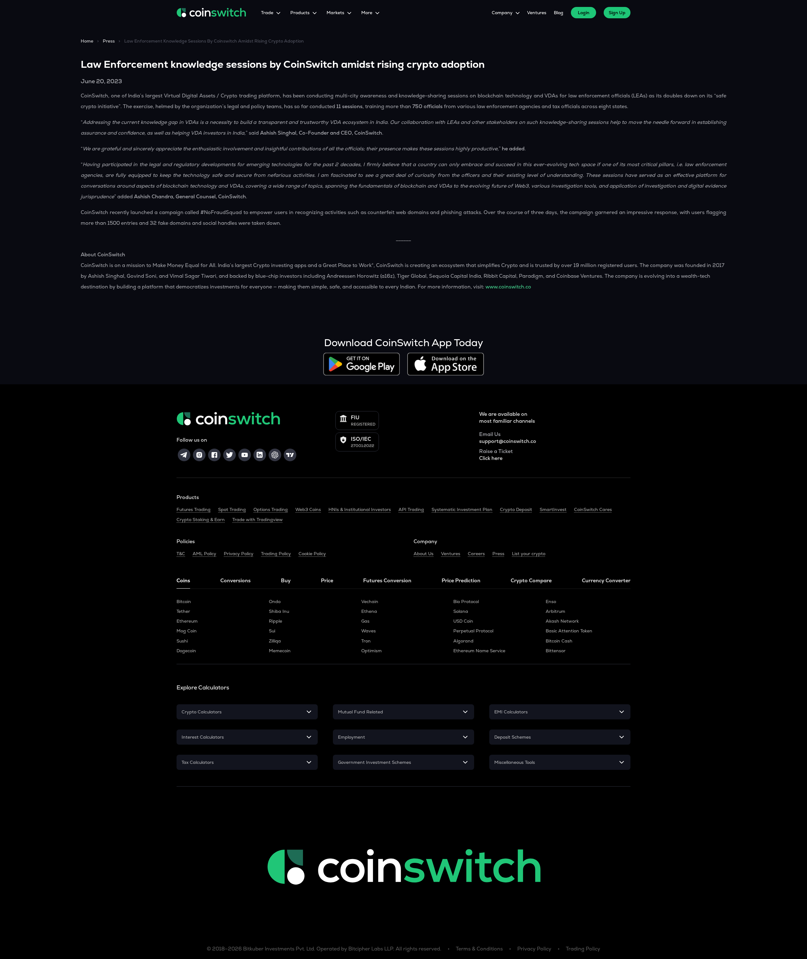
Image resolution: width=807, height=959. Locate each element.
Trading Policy (276, 553)
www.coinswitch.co (508, 286)
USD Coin (463, 621)
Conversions (235, 580)
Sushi (182, 641)
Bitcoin (184, 601)
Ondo (275, 601)
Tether (183, 611)
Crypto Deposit (516, 509)
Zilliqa (275, 641)
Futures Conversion (387, 580)
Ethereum (187, 621)
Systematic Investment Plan (462, 509)
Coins (183, 580)
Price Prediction (461, 580)
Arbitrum (555, 611)
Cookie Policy (312, 553)
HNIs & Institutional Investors (359, 509)
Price (327, 580)
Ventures (536, 12)
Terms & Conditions (479, 948)
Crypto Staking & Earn (201, 519)
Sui (272, 631)
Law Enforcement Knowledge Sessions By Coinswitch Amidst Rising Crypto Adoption (214, 41)
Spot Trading (232, 509)
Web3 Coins (308, 509)
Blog (558, 12)
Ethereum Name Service (479, 651)
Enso (551, 601)
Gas (365, 621)
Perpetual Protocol (473, 631)
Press (109, 41)
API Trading (411, 509)
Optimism (371, 651)
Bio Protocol (466, 601)
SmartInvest (553, 509)
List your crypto (528, 553)
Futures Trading (194, 509)
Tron (366, 641)
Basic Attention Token (569, 631)
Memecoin (280, 651)
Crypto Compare (531, 580)
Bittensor (556, 651)
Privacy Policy (238, 553)
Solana (460, 611)
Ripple (275, 621)
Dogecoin (186, 651)
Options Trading (270, 509)
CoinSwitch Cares (593, 509)
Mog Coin (187, 631)
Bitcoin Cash (559, 641)
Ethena (369, 611)
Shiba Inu (279, 611)
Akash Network (562, 621)
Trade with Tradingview (257, 519)
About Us (423, 553)
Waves (368, 631)
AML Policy (204, 553)
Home (87, 41)
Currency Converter (606, 580)
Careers (476, 553)
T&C (181, 553)
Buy (286, 580)
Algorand (463, 641)
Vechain (369, 601)
